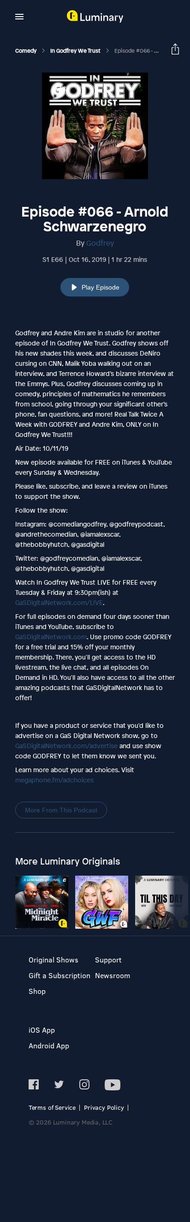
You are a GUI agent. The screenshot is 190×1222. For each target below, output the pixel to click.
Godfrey (100, 243)
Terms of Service (52, 1107)
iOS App (42, 1029)
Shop (37, 991)
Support (108, 959)
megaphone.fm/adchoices (54, 779)
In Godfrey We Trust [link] (76, 50)
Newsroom (112, 975)
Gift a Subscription (59, 975)
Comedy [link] (26, 50)
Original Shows (53, 959)
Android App (49, 1045)
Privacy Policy (104, 1107)
